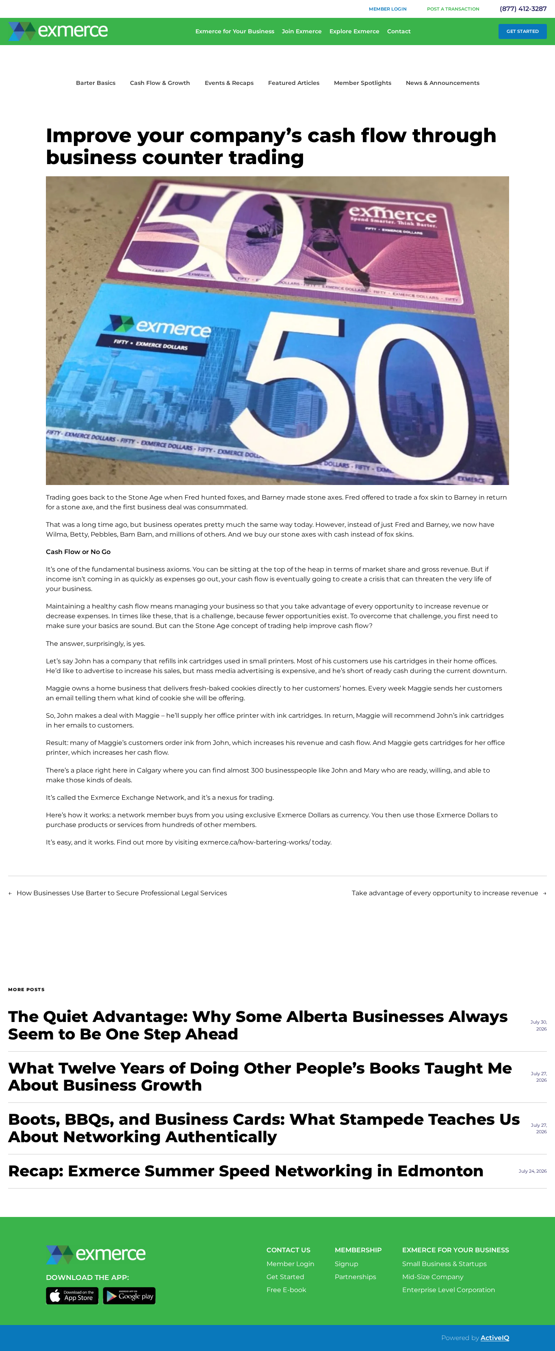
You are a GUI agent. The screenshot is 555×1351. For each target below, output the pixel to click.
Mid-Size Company (433, 1277)
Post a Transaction (453, 9)
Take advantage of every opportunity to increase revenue (445, 893)
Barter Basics (95, 83)
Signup (346, 1264)
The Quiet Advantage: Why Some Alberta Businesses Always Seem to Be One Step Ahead (258, 1025)
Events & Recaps (229, 83)
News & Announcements (442, 83)
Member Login (388, 9)
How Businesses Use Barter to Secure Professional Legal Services (122, 893)
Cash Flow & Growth (160, 83)
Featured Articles (293, 83)
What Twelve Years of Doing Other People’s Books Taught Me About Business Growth (260, 1077)
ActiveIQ (495, 1338)
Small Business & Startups (444, 1264)
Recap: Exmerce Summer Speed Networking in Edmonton (246, 1171)
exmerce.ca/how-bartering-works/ (255, 842)
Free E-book (286, 1290)
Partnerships (355, 1277)
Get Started (523, 31)
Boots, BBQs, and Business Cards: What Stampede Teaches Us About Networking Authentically (264, 1128)
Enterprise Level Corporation (448, 1290)
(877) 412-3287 (523, 9)
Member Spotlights (362, 83)
